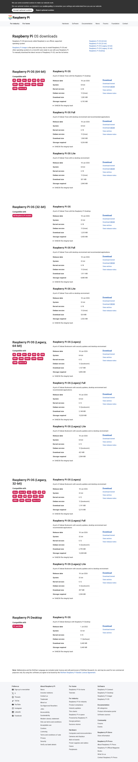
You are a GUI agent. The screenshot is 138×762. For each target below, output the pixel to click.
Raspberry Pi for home (77, 690)
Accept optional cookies (22, 10)
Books (100, 751)
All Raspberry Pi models (22, 216)
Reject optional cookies (45, 10)
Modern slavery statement (49, 719)
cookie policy (48, 6)
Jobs (42, 709)
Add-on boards (74, 740)
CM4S (40, 84)
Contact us (44, 696)
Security (43, 741)
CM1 (35, 496)
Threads (17, 697)
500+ (15, 84)
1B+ (34, 492)
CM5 (15, 88)
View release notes (109, 93)
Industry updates (75, 708)
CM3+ (27, 84)
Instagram (18, 708)
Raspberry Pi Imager (19, 48)
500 (42, 80)
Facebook (18, 716)
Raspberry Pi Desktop (105, 693)
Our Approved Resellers (48, 706)
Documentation (87, 24)
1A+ (29, 492)
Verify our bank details (48, 745)
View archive (107, 90)
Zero (15, 492)
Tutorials (72, 693)
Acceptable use (45, 725)
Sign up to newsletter (22, 690)
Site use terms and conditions (51, 722)
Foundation (115, 24)
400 (34, 80)
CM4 (34, 84)
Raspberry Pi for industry (78, 702)
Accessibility (45, 712)
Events (100, 727)
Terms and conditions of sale (50, 735)
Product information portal (107, 711)
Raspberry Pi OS (103, 699)
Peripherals (73, 749)
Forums (105, 24)
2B (39, 492)
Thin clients (73, 711)
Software (75, 24)
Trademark (44, 699)
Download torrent (109, 84)
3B (14, 80)
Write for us (102, 754)
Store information (104, 736)
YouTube (18, 704)
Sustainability (45, 715)
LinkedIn (18, 712)
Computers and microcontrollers (80, 733)
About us (43, 702)
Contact (125, 24)
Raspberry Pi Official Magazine (108, 748)
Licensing (43, 732)
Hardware (65, 24)
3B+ (19, 80)
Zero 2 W (22, 88)
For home (26, 24)
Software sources (104, 715)
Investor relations (46, 693)
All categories (102, 708)
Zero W (22, 492)
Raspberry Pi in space (77, 715)
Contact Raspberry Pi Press (107, 757)
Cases (71, 746)
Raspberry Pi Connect (105, 690)
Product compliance (76, 705)
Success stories (75, 724)
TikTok (17, 701)
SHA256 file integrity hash (64, 106)
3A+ (24, 80)
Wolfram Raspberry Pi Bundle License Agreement (77, 673)
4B (29, 80)
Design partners (74, 721)
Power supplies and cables (78, 743)
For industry (14, 24)
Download (107, 80)
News (98, 24)
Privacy (43, 738)
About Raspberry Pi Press (107, 745)
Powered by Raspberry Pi (78, 718)
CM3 (21, 84)
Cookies (43, 728)
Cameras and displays (77, 736)
